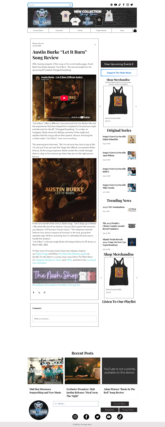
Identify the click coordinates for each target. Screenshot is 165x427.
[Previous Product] (100, 106)
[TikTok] (119, 4)
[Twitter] (131, 4)
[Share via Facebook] (33, 292)
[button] (135, 30)
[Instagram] (127, 4)
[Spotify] (111, 4)
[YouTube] (115, 4)
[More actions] (95, 44)
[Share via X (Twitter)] (39, 292)
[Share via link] (44, 292)
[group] (118, 106)
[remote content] (64, 98)
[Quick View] (118, 100)
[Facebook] (123, 4)
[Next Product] (136, 106)
